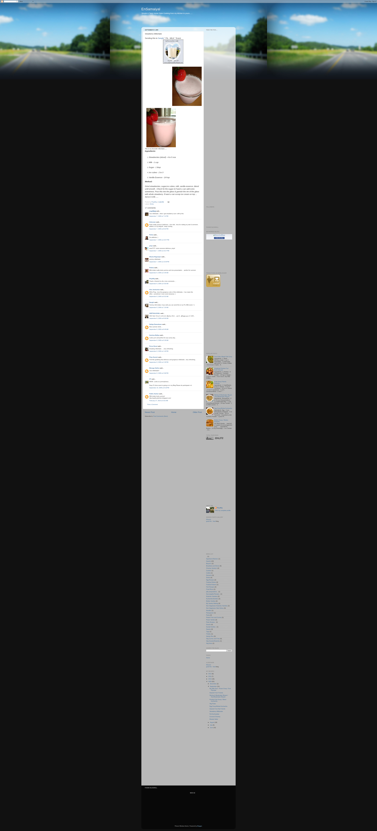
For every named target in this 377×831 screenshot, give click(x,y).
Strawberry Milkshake (216, 711)
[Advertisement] (179, 22)
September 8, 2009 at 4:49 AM (158, 273)
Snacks (208, 624)
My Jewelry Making (212, 603)
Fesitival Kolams (211, 584)
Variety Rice (210, 636)
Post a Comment (152, 404)
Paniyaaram (210, 613)
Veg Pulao (213, 703)
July (211, 725)
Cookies (208, 570)
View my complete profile (223, 510)
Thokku (208, 634)
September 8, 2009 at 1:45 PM (158, 351)
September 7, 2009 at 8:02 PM (158, 229)
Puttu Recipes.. (211, 622)
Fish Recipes (210, 587)
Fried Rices (209, 589)
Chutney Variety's (211, 568)
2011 (210, 676)
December (213, 683)
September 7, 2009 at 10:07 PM (159, 240)
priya (151, 246)
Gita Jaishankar (154, 289)
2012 (210, 673)
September (213, 686)
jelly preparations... (212, 591)
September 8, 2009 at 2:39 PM (158, 362)
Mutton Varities (210, 601)
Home (173, 412)
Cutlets (208, 573)
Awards (208, 561)
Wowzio (208, 519)
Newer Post (150, 412)
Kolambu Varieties (211, 596)
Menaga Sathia (154, 368)
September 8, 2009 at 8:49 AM (158, 329)
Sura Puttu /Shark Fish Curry (223, 356)
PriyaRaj (152, 278)
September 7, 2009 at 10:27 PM (159, 251)
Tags (207, 631)
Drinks (152, 204)
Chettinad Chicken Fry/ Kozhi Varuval (221, 369)
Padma (151, 267)
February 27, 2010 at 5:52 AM (158, 400)
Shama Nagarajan (155, 257)
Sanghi (151, 302)
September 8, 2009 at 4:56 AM (158, 283)
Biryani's (208, 563)
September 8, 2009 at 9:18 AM (158, 340)
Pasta (208, 615)
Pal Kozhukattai (214, 714)
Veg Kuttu (209, 643)
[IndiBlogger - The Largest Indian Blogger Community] (213, 286)
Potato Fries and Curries (213, 617)
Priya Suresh (153, 357)
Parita (151, 235)
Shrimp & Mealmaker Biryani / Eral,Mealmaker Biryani (223, 395)
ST (150, 379)
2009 (210, 681)
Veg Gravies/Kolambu (213, 641)
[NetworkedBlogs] (219, 235)
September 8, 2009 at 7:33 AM (158, 307)
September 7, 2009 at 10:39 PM (159, 262)
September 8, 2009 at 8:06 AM (158, 318)
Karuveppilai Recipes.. (213, 594)
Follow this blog (219, 237)
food (214, 521)
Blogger (199, 826)
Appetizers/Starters (212, 559)
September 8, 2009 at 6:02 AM (158, 296)
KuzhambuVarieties (212, 598)
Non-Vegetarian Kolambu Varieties (216, 606)
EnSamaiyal (150, 9)
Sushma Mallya (154, 335)
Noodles (208, 610)
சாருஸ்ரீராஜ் (152, 211)
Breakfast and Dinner (212, 566)
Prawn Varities (210, 620)
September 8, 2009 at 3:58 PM (158, 373)
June (211, 727)
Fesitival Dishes (211, 582)
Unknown (152, 222)
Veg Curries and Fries (213, 638)
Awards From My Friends (217, 709)
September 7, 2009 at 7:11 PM (158, 216)
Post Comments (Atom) (160, 416)
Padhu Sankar (154, 394)
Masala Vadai (214, 719)
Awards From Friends (216, 693)
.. (206, 556)
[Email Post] (168, 202)
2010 (210, 679)
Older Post (197, 412)
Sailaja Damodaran (155, 324)
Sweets (208, 629)
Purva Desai (153, 346)
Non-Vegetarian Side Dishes (215, 608)
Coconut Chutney (215, 716)
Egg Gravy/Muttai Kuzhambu (223, 408)
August (212, 722)
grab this (209, 521)
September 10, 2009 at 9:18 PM (159, 388)
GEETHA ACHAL (154, 313)
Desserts (209, 575)
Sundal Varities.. (211, 627)
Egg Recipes (210, 580)
